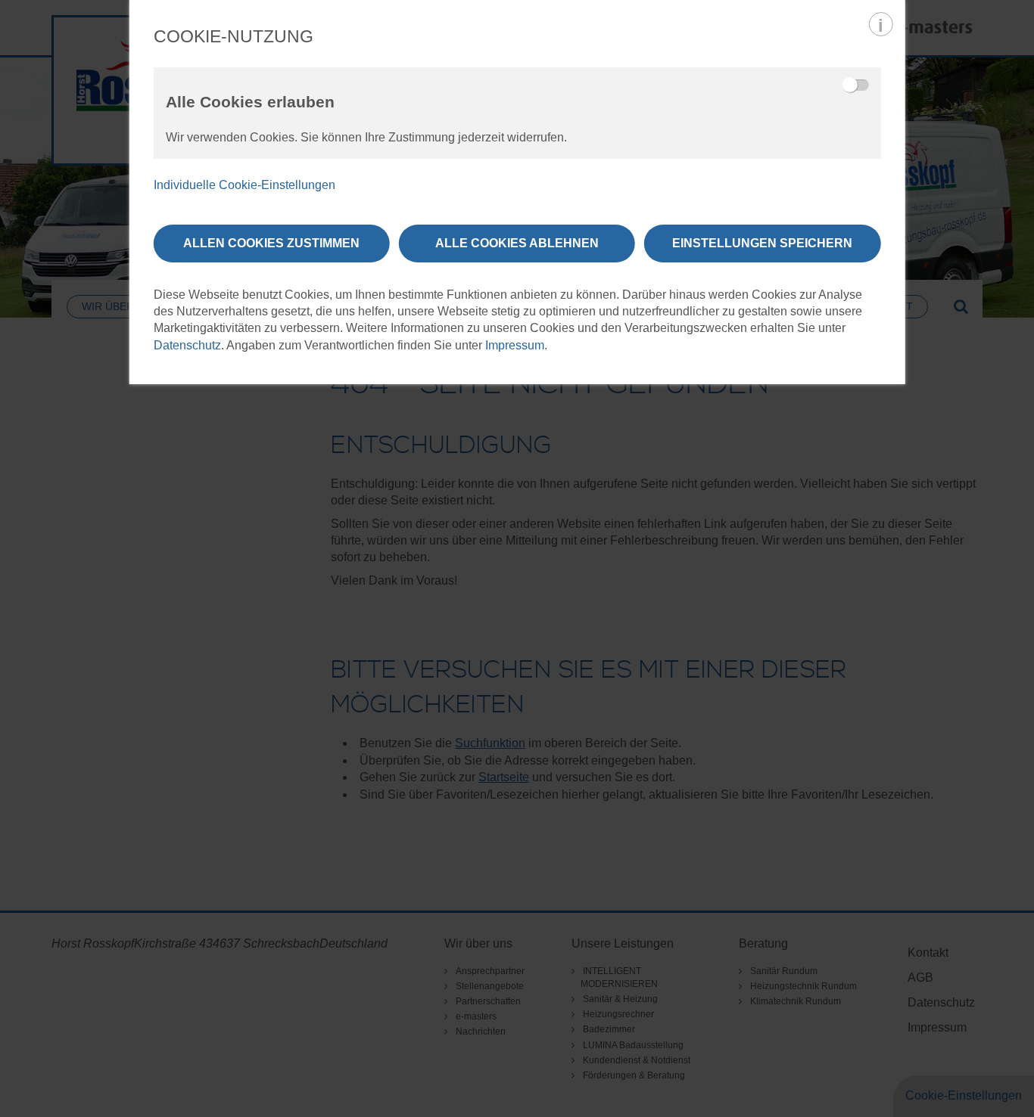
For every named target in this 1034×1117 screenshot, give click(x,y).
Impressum (514, 345)
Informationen (880, 24)
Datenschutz (187, 345)
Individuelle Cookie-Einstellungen (244, 184)
